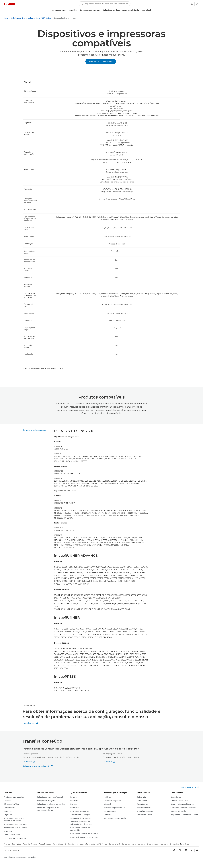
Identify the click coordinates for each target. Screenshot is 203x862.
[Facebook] (174, 850)
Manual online (29, 705)
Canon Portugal (11, 850)
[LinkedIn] (186, 850)
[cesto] (197, 4)
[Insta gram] (180, 850)
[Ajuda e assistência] (140, 10)
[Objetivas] (78, 10)
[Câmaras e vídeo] (67, 10)
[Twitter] (192, 850)
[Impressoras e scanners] (101, 10)
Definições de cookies (179, 844)
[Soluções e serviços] (120, 10)
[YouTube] (197, 850)
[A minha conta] (191, 4)
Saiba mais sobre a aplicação (100, 61)
